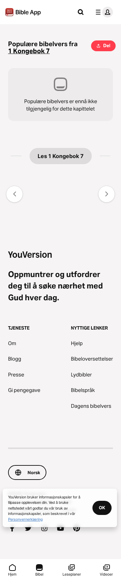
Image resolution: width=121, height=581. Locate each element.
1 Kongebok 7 (29, 51)
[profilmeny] (103, 12)
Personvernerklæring (25, 519)
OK (102, 507)
